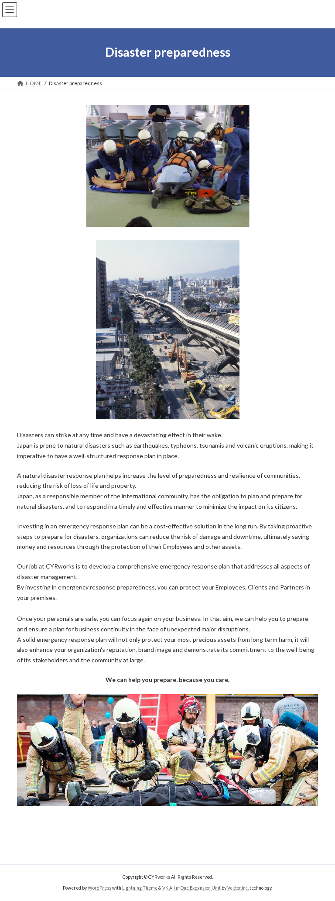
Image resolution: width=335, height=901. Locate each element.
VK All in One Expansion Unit (191, 888)
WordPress (99, 888)
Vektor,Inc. (238, 888)
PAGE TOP (319, 864)
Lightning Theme (139, 888)
